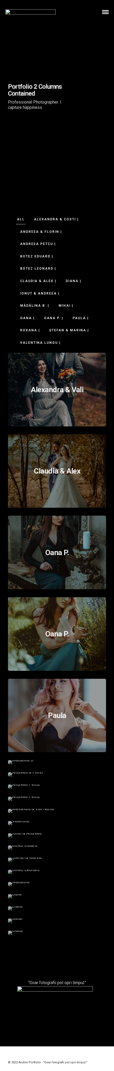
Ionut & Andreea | (40, 293)
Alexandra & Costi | (56, 219)
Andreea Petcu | (38, 244)
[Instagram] (64, 1054)
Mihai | (66, 305)
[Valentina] (57, 823)
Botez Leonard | (38, 268)
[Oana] (57, 896)
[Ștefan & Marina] (57, 860)
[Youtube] (57, 1054)
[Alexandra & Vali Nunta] (57, 811)
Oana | (27, 318)
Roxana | (30, 330)
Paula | (81, 318)
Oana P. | (53, 318)
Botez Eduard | (36, 256)
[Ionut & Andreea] (57, 835)
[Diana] (57, 908)
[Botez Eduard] (57, 847)
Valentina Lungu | (40, 343)
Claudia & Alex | (38, 281)
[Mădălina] (57, 884)
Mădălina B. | (34, 305)
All (21, 219)
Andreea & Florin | (41, 232)
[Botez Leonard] (57, 872)
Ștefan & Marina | (69, 330)
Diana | (73, 281)
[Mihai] (57, 920)
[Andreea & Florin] (57, 774)
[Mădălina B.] (57, 762)
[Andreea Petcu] (57, 786)
